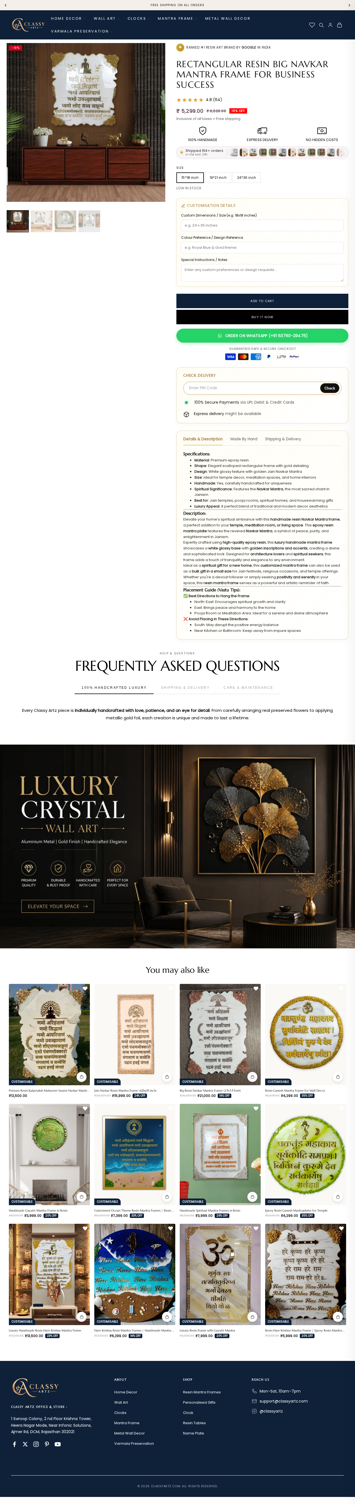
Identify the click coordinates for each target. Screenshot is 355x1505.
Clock (188, 1412)
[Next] (349, 5)
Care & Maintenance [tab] (248, 688)
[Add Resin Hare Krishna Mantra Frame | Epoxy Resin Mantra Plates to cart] (338, 1317)
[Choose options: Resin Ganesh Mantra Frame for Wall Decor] (338, 1077)
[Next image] (157, 122)
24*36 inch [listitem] (246, 177)
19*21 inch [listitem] (218, 177)
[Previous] (5, 5)
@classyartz (271, 1411)
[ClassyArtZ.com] (28, 25)
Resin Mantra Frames (202, 1392)
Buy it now (262, 317)
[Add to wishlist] (85, 988)
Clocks (137, 18)
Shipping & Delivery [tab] (283, 439)
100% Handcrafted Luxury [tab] (114, 688)
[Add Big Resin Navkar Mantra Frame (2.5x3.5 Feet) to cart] (252, 1077)
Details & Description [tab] (203, 439)
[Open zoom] (155, 54)
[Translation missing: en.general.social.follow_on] (14, 1444)
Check (329, 388)
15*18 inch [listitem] (190, 177)
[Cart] (339, 25)
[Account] (330, 25)
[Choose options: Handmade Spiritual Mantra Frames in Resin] (252, 1197)
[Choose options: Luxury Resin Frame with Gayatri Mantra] (252, 1317)
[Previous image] (14, 122)
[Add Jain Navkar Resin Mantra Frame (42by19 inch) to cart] (167, 1077)
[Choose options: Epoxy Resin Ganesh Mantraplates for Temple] (338, 1197)
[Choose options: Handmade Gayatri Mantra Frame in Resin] (82, 1197)
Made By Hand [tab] (243, 439)
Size (180, 167)
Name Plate (193, 1433)
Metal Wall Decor (228, 18)
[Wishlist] (312, 25)
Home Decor (66, 18)
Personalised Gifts (199, 1402)
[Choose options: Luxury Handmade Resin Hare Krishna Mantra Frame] (82, 1317)
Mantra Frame (175, 18)
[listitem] (18, 221)
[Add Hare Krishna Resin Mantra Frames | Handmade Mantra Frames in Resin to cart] (167, 1317)
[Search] (321, 25)
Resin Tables (194, 1423)
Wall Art (105, 18)
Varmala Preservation (80, 31)
